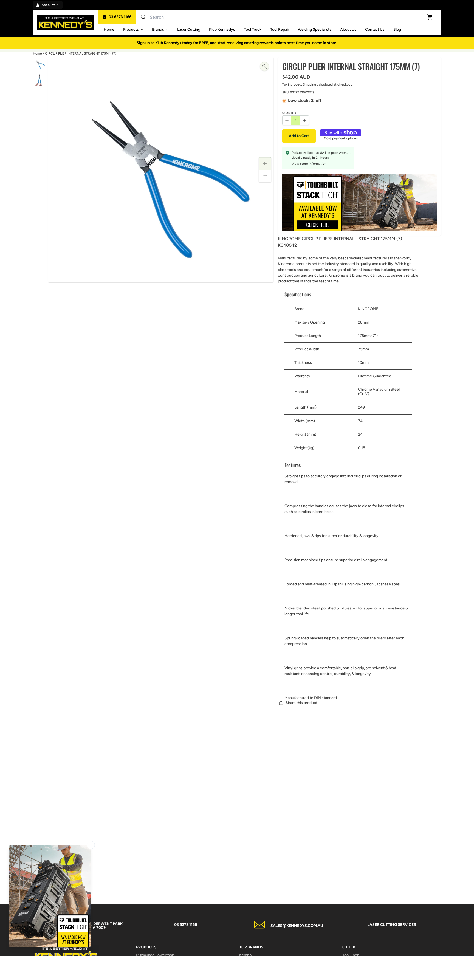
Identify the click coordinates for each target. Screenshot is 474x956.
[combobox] (203, 17)
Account (48, 5)
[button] (299, 136)
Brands (158, 29)
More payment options (341, 138)
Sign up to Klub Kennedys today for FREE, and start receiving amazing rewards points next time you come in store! (237, 43)
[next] (265, 176)
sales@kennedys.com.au (296, 925)
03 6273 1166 (120, 17)
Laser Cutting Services (391, 924)
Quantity (289, 113)
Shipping (309, 84)
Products (131, 29)
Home (37, 53)
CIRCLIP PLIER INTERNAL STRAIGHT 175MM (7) (80, 53)
